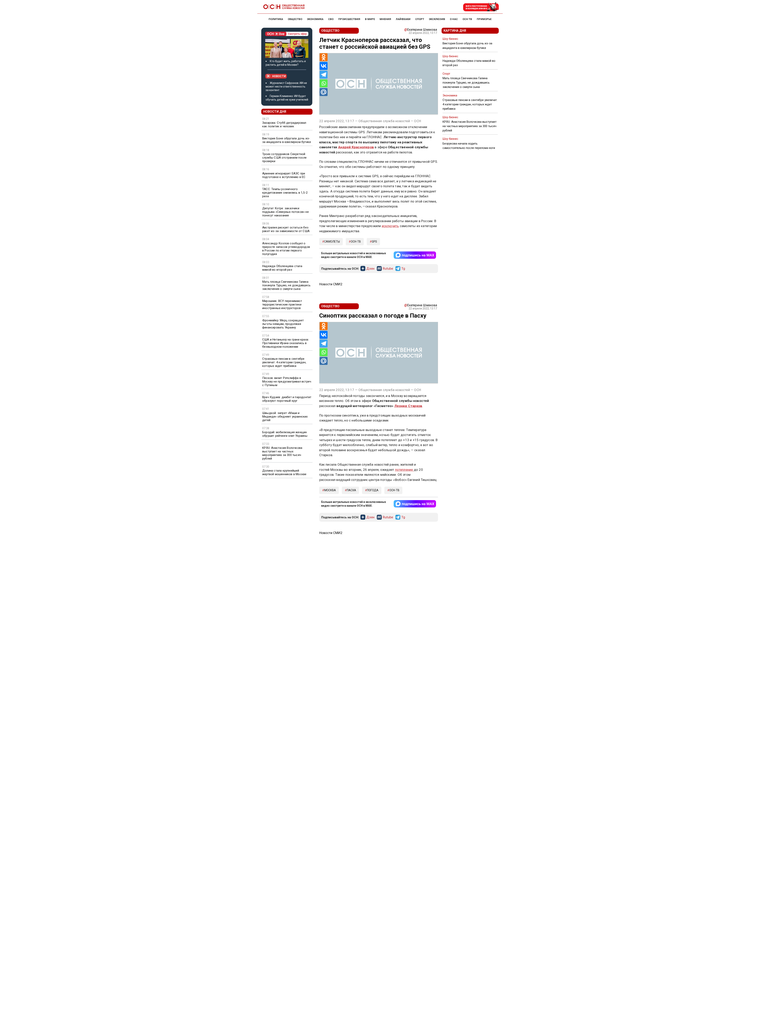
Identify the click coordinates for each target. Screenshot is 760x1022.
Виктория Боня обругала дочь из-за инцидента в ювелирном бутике (286, 140)
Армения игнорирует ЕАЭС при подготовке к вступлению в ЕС (284, 175)
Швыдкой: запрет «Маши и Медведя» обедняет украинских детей (285, 416)
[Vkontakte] (324, 66)
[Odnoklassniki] (324, 57)
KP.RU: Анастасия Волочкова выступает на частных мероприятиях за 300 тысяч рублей (282, 453)
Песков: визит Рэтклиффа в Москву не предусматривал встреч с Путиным (286, 381)
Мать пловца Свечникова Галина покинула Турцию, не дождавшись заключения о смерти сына (286, 285)
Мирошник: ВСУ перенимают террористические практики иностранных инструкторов (282, 304)
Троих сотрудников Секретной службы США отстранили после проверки (284, 157)
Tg (403, 268)
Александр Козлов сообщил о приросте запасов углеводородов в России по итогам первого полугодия (286, 249)
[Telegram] (324, 75)
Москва (330, 490)
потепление (404, 470)
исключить (390, 226)
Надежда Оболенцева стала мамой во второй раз (282, 267)
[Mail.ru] (324, 92)
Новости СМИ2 (330, 284)
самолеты (332, 241)
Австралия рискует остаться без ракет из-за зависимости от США (286, 229)
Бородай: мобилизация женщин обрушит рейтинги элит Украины (284, 434)
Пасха (351, 490)
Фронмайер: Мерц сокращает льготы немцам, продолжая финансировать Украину (283, 324)
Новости (279, 76)
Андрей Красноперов (356, 147)
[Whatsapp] (324, 83)
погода (372, 490)
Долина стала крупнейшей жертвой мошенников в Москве (284, 472)
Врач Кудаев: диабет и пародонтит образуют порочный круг (286, 399)
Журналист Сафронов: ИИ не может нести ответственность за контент (286, 86)
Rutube (388, 268)
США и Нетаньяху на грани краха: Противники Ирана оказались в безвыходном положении (285, 343)
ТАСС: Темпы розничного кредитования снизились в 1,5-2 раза (285, 192)
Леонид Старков (408, 406)
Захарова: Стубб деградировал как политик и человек (284, 124)
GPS (374, 241)
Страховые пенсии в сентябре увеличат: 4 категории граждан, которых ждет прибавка (284, 362)
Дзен (370, 268)
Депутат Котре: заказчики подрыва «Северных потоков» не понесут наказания (285, 211)
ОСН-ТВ (356, 241)
